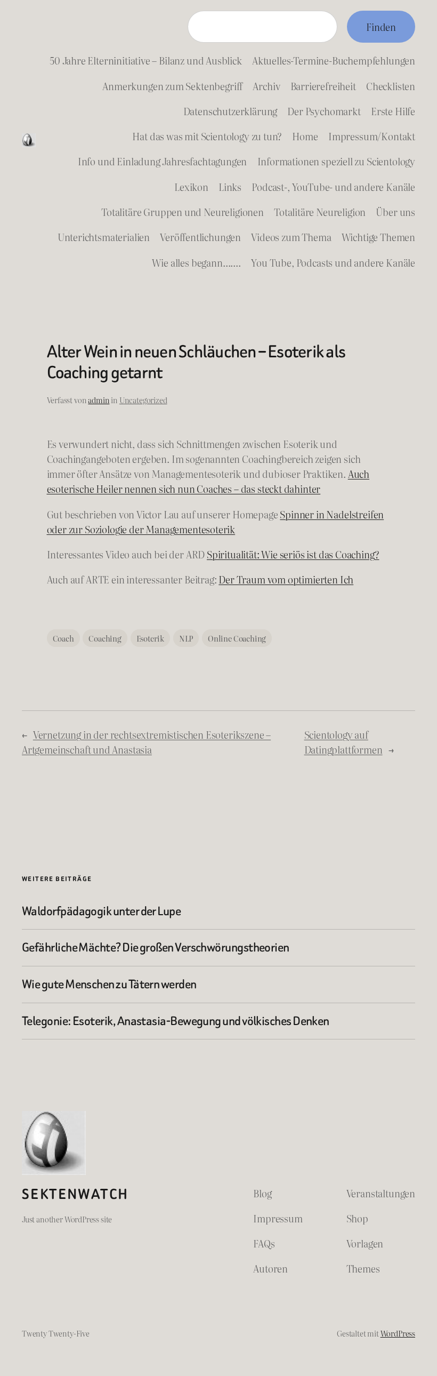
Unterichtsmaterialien (104, 237)
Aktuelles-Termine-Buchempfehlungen (333, 60)
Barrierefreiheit (323, 86)
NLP (186, 638)
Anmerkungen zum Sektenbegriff (172, 86)
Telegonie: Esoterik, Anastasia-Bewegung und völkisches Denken (175, 1021)
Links (229, 187)
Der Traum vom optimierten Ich (285, 579)
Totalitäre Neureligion (320, 212)
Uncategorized (143, 399)
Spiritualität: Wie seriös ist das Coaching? (293, 554)
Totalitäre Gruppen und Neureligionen (182, 212)
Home (305, 136)
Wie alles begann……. (196, 262)
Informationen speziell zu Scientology (336, 161)
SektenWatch (75, 1194)
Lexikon (191, 187)
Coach (63, 638)
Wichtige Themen (378, 237)
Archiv (266, 86)
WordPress (398, 1333)
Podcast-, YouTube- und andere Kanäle (333, 187)
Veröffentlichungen (200, 237)
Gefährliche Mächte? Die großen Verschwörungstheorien (155, 947)
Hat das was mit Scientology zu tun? (207, 136)
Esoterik (150, 638)
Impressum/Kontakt (371, 136)
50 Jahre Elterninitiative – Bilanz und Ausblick (146, 60)
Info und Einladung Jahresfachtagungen (162, 161)
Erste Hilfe (393, 111)
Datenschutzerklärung (230, 111)
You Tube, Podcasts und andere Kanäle (333, 262)
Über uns (395, 212)
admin (98, 399)
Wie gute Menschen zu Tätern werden (109, 984)
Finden (381, 27)
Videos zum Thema (291, 237)
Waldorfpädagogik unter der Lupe (101, 911)
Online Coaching (237, 638)
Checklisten (390, 86)
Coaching (105, 638)
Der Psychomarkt (323, 111)
